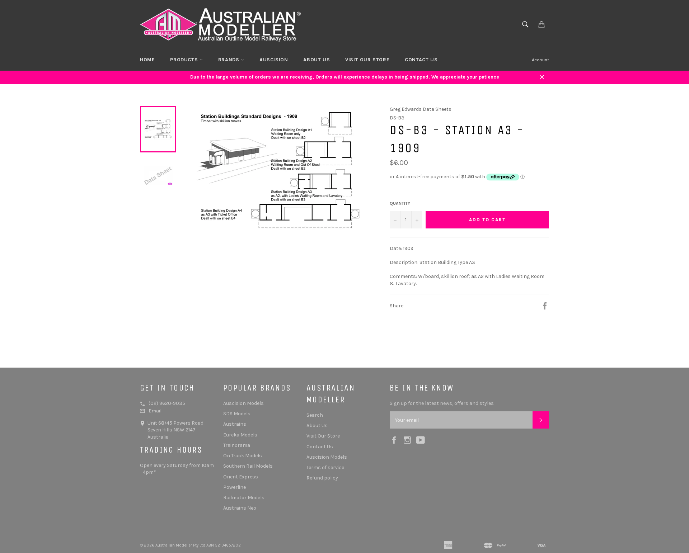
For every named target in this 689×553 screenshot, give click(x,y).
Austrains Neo (239, 508)
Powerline (234, 487)
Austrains (234, 424)
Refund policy (322, 478)
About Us (316, 60)
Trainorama (236, 445)
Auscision (273, 60)
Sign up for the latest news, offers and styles (442, 403)
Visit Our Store (367, 60)
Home (147, 60)
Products (184, 60)
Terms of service (325, 467)
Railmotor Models (243, 498)
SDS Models (236, 414)
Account (540, 59)
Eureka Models (240, 435)
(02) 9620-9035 (167, 403)
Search (314, 415)
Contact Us (421, 60)
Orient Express (240, 477)
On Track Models (242, 456)
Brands (229, 60)
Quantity (400, 203)
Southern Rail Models (248, 466)
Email (155, 411)
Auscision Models (243, 403)
